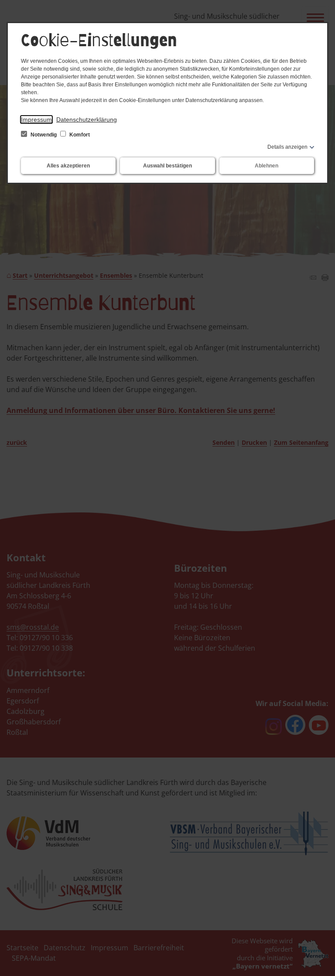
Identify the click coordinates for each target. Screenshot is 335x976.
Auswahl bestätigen (167, 166)
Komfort (79, 135)
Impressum (36, 119)
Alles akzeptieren (68, 166)
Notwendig (43, 135)
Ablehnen (266, 166)
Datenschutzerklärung (86, 119)
